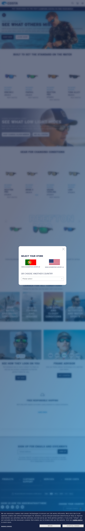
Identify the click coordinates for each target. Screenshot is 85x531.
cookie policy (78, 520)
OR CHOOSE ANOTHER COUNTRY (37, 273)
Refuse (50, 525)
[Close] (63, 249)
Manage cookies (6, 526)
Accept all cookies (73, 525)
